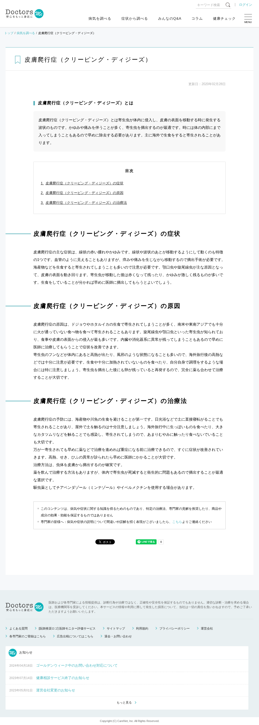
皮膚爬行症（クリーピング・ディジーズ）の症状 (84, 183)
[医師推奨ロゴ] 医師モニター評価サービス (67, 628)
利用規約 (142, 628)
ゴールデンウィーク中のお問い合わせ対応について (77, 665)
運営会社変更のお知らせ (55, 690)
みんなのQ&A (169, 18)
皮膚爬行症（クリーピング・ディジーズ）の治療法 (86, 203)
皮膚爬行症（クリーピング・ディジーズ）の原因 (84, 193)
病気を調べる (100, 18)
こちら (177, 522)
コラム (197, 18)
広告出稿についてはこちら (75, 636)
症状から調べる (134, 18)
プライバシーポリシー (174, 628)
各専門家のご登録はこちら (27, 636)
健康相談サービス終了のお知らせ (62, 678)
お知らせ (25, 653)
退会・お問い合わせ (118, 636)
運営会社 (207, 628)
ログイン (245, 5)
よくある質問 (18, 628)
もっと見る (124, 702)
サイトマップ (116, 628)
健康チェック (224, 18)
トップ (8, 33)
